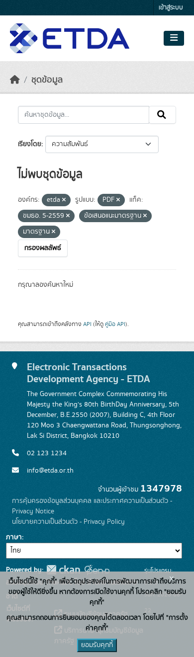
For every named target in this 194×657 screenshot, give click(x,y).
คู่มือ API (115, 324)
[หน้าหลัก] (15, 80)
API (87, 324)
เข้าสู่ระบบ (171, 7)
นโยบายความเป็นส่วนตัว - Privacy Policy (68, 522)
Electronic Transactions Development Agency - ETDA (88, 373)
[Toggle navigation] (174, 38)
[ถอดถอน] (64, 200)
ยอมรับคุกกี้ (97, 645)
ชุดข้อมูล (47, 80)
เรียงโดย (29, 144)
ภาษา (14, 537)
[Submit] (162, 115)
